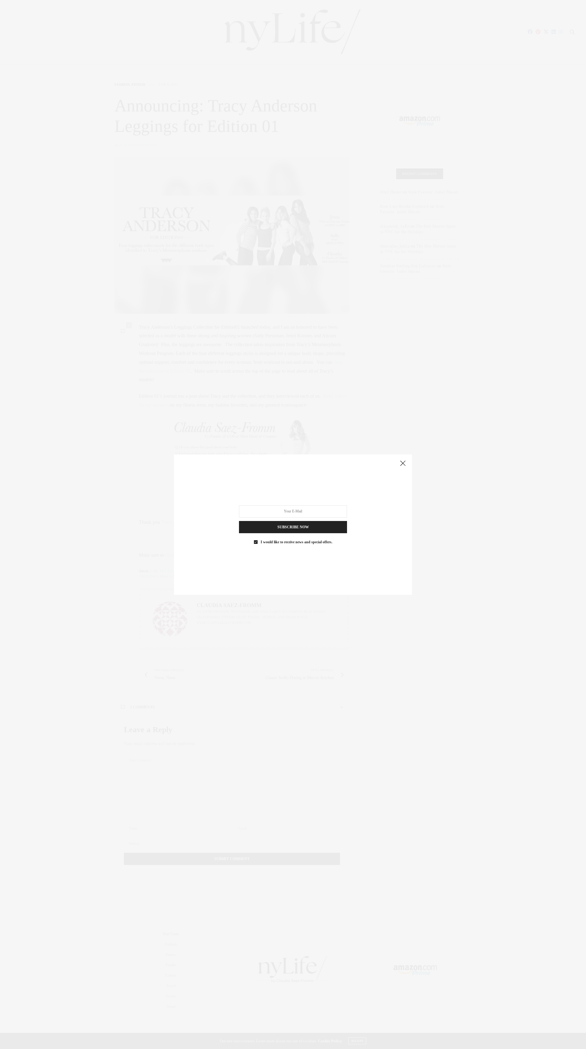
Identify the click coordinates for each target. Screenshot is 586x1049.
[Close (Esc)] (403, 464)
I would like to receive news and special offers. (296, 542)
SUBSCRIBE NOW (293, 527)
